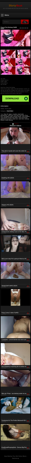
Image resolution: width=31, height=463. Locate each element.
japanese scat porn (6, 119)
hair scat (21, 115)
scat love (10, 115)
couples (14, 114)
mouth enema (17, 116)
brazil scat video (13, 117)
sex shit (16, 115)
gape (10, 114)
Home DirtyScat (8, 456)
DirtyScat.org (15, 458)
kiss (2, 116)
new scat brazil (23, 117)
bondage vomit (8, 116)
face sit (6, 114)
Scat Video (10, 111)
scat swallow (26, 116)
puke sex (15, 119)
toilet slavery (9, 120)
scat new (21, 119)
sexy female (4, 117)
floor (26, 115)
